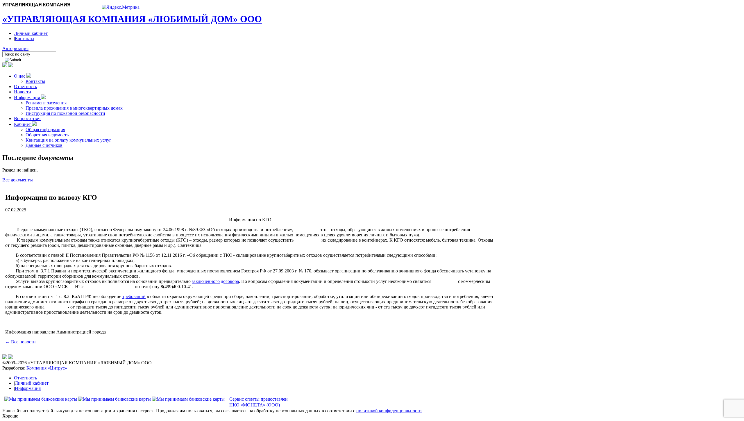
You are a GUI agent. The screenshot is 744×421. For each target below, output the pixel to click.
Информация (27, 97)
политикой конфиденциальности (389, 410)
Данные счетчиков (44, 145)
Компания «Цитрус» (46, 367)
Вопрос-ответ (27, 118)
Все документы (17, 179)
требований (134, 296)
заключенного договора (215, 281)
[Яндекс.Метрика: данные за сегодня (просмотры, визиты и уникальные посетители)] (121, 7)
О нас (20, 76)
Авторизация (15, 48)
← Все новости (20, 341)
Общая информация (45, 129)
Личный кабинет (31, 33)
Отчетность (25, 86)
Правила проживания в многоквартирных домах (74, 108)
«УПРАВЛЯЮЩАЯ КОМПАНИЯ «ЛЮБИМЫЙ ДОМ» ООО (132, 19)
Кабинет (23, 124)
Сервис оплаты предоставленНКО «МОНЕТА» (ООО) (258, 402)
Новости (22, 91)
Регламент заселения (46, 102)
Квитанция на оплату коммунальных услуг (68, 140)
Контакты (24, 38)
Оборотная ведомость (47, 134)
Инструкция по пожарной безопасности (65, 113)
